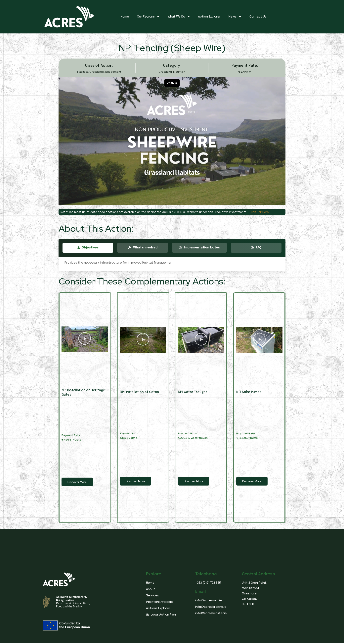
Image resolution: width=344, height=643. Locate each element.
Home (125, 16)
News (232, 16)
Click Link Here (259, 212)
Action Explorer (209, 16)
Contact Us (257, 16)
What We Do (176, 16)
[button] (84, 339)
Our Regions (146, 16)
